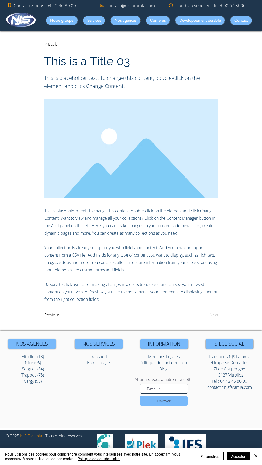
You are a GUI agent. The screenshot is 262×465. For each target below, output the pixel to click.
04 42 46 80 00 (61, 5)
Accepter (238, 456)
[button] (62, 20)
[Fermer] (256, 456)
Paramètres (209, 456)
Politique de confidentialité (99, 458)
